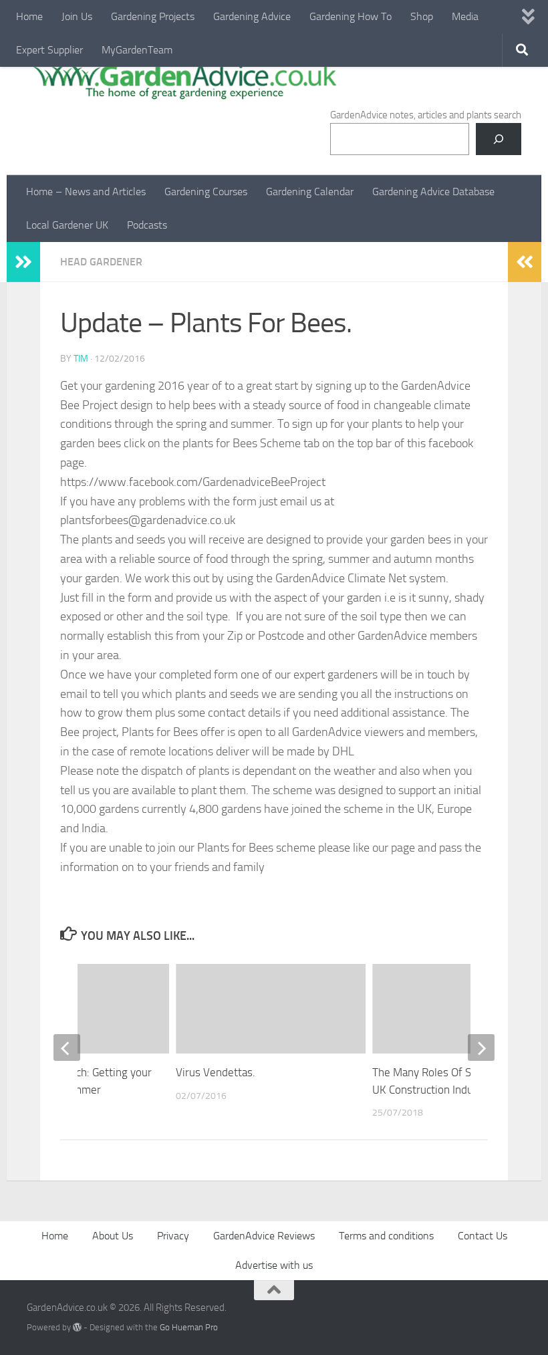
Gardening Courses (205, 191)
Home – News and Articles (86, 191)
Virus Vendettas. (215, 1072)
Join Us (76, 16)
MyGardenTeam (137, 49)
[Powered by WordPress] (77, 1327)
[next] (481, 1047)
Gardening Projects (152, 16)
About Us (112, 1235)
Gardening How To (350, 16)
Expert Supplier (49, 49)
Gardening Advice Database (433, 191)
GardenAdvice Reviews (264, 1235)
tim (81, 358)
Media (465, 16)
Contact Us (482, 1235)
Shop (421, 16)
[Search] (498, 139)
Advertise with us (274, 1265)
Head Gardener (101, 261)
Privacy (173, 1235)
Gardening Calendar (310, 191)
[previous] (66, 1047)
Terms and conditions (386, 1235)
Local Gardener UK (67, 225)
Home (29, 16)
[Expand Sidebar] (23, 262)
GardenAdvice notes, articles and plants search (425, 115)
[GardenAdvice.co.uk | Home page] (183, 80)
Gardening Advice (252, 16)
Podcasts (147, 225)
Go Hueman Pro (189, 1327)
